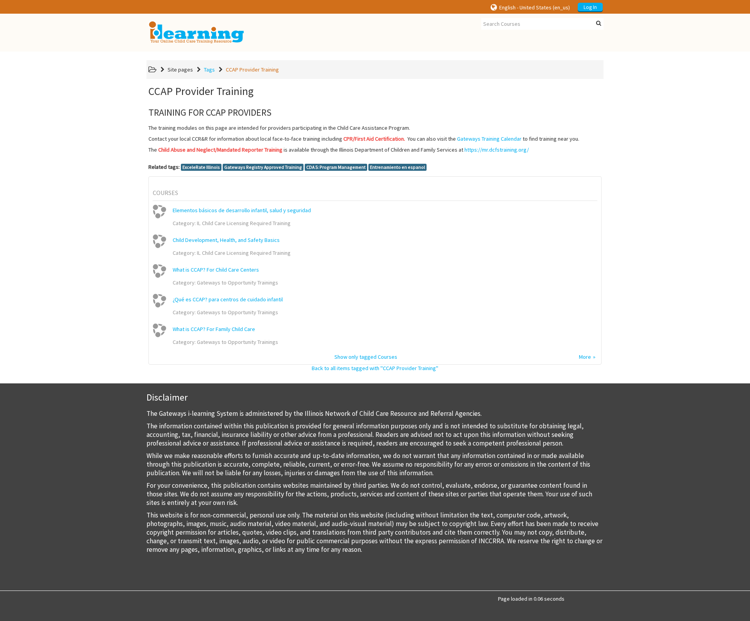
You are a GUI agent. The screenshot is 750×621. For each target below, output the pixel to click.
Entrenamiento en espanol (397, 167)
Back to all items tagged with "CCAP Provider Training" (375, 368)
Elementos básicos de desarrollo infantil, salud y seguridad (242, 210)
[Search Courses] (599, 23)
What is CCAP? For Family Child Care (214, 329)
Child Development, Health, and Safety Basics (226, 239)
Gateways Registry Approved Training (263, 167)
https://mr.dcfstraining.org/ (496, 149)
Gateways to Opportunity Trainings (237, 282)
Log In (590, 7)
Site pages (180, 69)
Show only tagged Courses (365, 356)
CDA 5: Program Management (336, 167)
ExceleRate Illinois (201, 167)
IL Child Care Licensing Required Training (244, 223)
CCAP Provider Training (252, 69)
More (585, 356)
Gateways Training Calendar (489, 138)
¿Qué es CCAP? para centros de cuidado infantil (228, 299)
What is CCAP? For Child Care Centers (216, 269)
